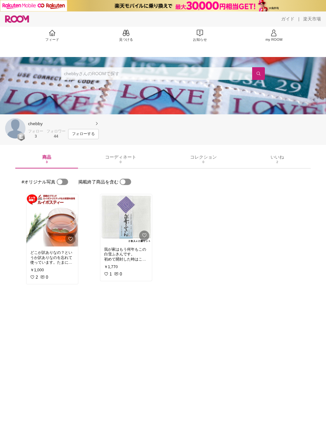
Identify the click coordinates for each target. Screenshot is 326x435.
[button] (15, 128)
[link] (52, 220)
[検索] (258, 73)
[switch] (62, 182)
